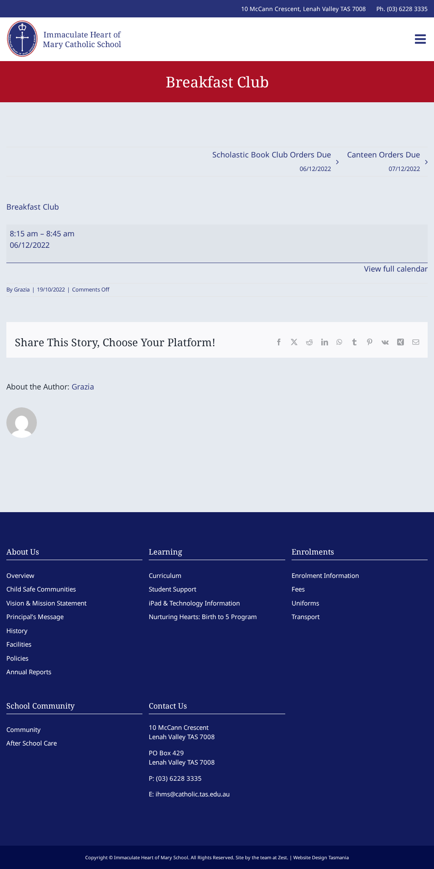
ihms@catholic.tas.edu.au (193, 794)
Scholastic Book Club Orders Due (271, 161)
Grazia (22, 289)
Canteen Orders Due (383, 161)
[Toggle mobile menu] (421, 39)
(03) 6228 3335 (179, 778)
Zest (282, 857)
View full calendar (396, 269)
